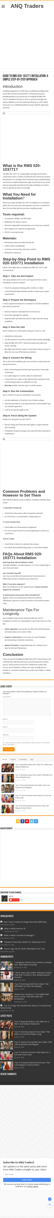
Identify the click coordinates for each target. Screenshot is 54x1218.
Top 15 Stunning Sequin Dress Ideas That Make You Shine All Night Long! (32, 1033)
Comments (23, 759)
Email (5, 727)
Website (6, 735)
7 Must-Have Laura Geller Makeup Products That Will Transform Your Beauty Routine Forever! (33, 975)
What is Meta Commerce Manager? (19, 935)
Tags (31, 759)
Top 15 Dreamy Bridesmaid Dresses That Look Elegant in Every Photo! (32, 1063)
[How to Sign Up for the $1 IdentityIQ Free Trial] (2, 949)
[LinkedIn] (32, 821)
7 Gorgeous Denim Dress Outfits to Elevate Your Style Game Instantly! (32, 963)
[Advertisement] (27, 39)
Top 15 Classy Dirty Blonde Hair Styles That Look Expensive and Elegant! (33, 1043)
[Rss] (18, 821)
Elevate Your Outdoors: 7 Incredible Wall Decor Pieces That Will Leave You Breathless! (31, 996)
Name (5, 719)
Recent (4, 759)
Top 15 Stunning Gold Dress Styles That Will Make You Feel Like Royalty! (31, 985)
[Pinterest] (27, 821)
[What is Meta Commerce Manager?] (2, 935)
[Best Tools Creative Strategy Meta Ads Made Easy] (2, 922)
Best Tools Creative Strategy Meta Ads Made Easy (25, 922)
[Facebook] (22, 821)
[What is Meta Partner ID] (2, 928)
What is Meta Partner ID (14, 928)
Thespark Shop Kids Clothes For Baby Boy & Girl (25, 942)
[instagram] (36, 821)
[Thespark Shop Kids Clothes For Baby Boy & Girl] (2, 942)
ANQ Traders (27, 6)
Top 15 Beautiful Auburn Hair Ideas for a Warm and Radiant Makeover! (31, 1022)
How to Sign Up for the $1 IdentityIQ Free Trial (24, 949)
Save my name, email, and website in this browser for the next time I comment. (26, 744)
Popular (13, 759)
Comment (7, 697)
